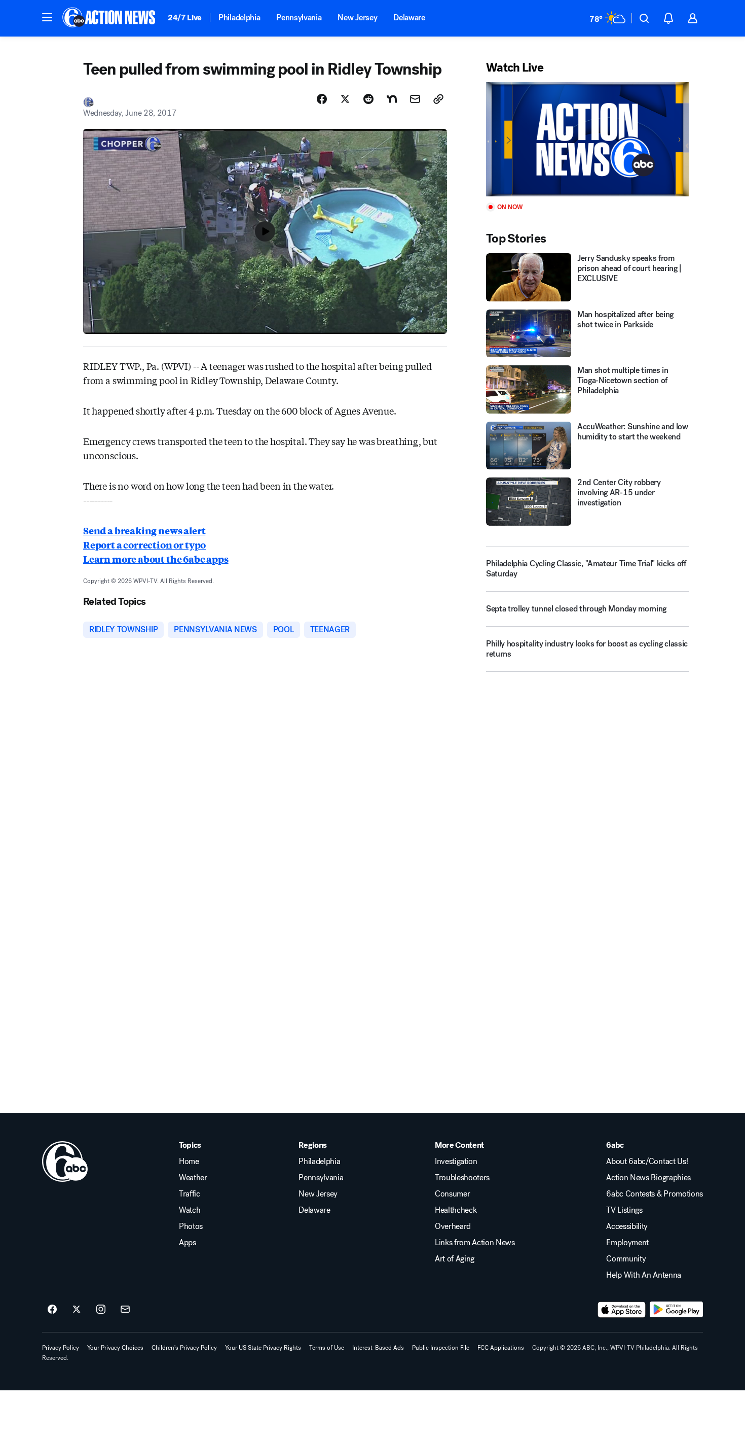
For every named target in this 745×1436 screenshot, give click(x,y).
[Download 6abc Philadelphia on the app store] (622, 1310)
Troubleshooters (462, 1178)
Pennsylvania (298, 17)
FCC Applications (500, 1348)
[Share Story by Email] (415, 99)
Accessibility (627, 1226)
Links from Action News (475, 1243)
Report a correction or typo (144, 544)
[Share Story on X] (345, 99)
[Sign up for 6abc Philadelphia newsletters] (125, 1310)
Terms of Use (326, 1348)
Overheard (453, 1226)
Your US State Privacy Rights (263, 1348)
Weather (193, 1178)
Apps (187, 1243)
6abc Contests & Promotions (654, 1194)
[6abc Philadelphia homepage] (110, 18)
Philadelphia (239, 17)
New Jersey (357, 17)
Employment (627, 1243)
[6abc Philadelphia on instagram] (101, 1310)
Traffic (189, 1194)
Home (189, 1161)
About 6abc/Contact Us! (647, 1161)
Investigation (456, 1161)
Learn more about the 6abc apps (156, 558)
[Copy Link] (438, 99)
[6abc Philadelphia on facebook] (52, 1310)
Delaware (409, 17)
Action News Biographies (648, 1178)
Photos (191, 1226)
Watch (189, 1210)
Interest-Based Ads (378, 1348)
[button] (47, 17)
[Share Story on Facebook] (321, 99)
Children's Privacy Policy (184, 1348)
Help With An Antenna (643, 1275)
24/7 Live (185, 17)
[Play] (587, 139)
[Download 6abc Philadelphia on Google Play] (676, 1310)
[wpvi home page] (65, 1161)
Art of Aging (454, 1259)
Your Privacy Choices (115, 1348)
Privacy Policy (60, 1348)
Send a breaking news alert (144, 530)
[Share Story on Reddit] (368, 99)
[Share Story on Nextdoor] (391, 99)
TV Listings (624, 1210)
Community (626, 1259)
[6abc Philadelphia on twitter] (76, 1310)
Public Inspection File (440, 1348)
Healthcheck (455, 1210)
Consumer (452, 1194)
